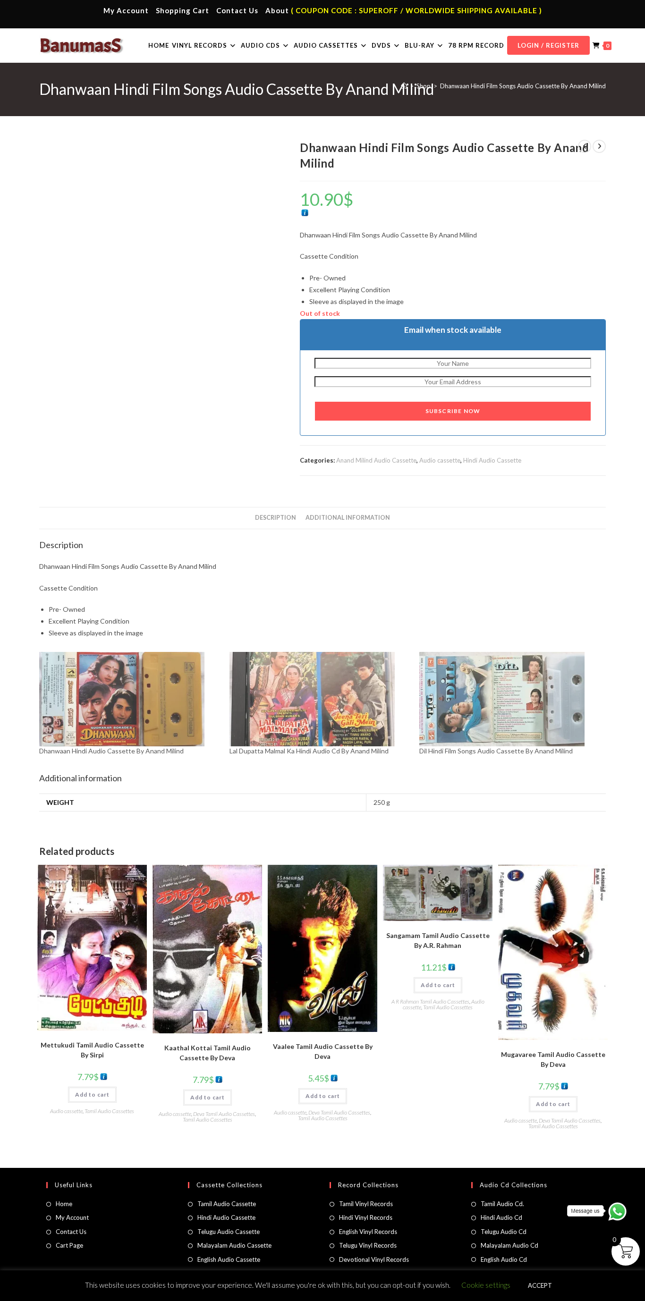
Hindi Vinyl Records (365, 1217)
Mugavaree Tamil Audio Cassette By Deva (553, 1059)
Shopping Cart (182, 10)
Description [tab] (275, 517)
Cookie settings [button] (485, 1285)
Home (64, 1204)
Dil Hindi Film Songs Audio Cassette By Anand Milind (496, 751)
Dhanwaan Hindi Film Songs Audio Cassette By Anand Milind (523, 86)
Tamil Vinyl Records (366, 1204)
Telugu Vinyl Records (368, 1245)
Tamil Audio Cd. (502, 1204)
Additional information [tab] (348, 517)
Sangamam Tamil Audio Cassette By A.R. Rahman (438, 940)
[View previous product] (584, 146)
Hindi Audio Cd (501, 1217)
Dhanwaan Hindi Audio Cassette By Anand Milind (111, 751)
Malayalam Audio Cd (509, 1245)
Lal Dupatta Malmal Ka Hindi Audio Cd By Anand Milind (309, 751)
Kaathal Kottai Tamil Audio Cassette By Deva (207, 1053)
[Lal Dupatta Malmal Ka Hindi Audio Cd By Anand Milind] (319, 699)
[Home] (404, 86)
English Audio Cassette (228, 1259)
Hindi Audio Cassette (492, 460)
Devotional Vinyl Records (374, 1259)
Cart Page (69, 1245)
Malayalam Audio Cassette (234, 1245)
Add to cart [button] (92, 1094)
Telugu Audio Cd (503, 1231)
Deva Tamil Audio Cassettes (224, 1113)
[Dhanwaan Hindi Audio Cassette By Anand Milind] (129, 699)
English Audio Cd (504, 1259)
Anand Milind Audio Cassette (376, 460)
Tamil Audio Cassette (226, 1204)
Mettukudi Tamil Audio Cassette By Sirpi (92, 1050)
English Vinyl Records (368, 1231)
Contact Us (237, 10)
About (277, 10)
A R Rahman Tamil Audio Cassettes (430, 1001)
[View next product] (599, 146)
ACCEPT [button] (540, 1285)
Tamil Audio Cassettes (109, 1111)
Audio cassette (439, 460)
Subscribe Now (453, 410)
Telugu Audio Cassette (228, 1231)
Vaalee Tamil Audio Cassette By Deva (323, 1051)
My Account (126, 10)
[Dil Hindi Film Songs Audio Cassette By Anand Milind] (509, 699)
